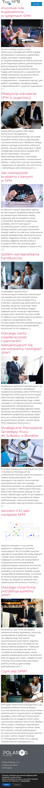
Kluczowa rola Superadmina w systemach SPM (16, 12)
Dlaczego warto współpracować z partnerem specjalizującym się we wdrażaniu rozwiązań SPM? (21, 343)
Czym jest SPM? (14, 671)
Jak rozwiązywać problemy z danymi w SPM (17, 177)
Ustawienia (17, 784)
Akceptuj (6, 784)
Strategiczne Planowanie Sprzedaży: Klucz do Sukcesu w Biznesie (21, 432)
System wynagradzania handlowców (20, 256)
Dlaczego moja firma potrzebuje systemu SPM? (18, 591)
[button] (21, 4)
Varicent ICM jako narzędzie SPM (15, 513)
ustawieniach (25, 781)
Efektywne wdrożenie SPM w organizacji (18, 96)
